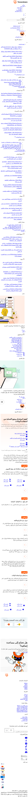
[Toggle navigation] (26, 42)
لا (7, 624)
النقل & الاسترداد (21, 87)
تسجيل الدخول (22, 30)
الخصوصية (25, 697)
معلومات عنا (19, 10)
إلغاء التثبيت (25, 719)
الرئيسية (23, 450)
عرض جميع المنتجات (20, 74)
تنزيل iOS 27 (19, 349)
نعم (17, 624)
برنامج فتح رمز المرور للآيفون (15, 337)
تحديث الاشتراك (18, 11)
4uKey (26, 684)
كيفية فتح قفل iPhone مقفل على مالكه (13, 227)
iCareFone (25, 686)
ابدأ (24, 330)
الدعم (21, 6)
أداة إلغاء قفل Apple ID (17, 338)
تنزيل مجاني (19, 479)
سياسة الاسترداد (24, 718)
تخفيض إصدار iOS (18, 348)
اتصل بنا (20, 8)
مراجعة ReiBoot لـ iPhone (22, 710)
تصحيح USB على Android (22, 708)
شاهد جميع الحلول (21, 352)
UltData (25, 689)
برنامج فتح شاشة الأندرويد (16, 342)
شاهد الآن (22, 397)
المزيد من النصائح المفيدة (19, 86)
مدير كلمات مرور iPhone (22, 705)
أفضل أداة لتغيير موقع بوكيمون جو (14, 224)
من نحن (25, 694)
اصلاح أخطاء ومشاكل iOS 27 (16, 350)
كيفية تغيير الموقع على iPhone (15, 226)
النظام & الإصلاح (22, 44)
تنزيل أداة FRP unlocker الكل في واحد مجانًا (12, 228)
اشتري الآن (5, 479)
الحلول (23, 331)
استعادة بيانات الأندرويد (17, 344)
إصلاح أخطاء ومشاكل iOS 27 (15, 83)
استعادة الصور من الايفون (16, 347)
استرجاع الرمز (24, 720)
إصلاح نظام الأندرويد (17, 346)
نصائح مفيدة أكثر (21, 149)
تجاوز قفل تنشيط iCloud (16, 339)
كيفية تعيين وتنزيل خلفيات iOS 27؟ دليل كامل (11, 144)
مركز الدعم (19, 7)
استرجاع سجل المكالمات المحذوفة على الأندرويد (11, 147)
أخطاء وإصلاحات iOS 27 (22, 706)
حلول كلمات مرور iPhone (22, 709)
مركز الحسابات (18, 37)
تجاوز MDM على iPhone (17, 341)
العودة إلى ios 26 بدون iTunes (15, 84)
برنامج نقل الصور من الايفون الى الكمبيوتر (12, 148)
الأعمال (25, 696)
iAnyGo (25, 685)
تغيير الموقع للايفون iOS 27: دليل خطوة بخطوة (11, 146)
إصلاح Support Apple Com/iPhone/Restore (12, 82)
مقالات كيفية (24, 717)
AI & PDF (23, 231)
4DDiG (25, 687)
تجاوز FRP (19, 343)
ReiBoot (19, 450)
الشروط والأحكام (23, 699)
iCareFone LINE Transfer (22, 711)
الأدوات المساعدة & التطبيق (20, 151)
